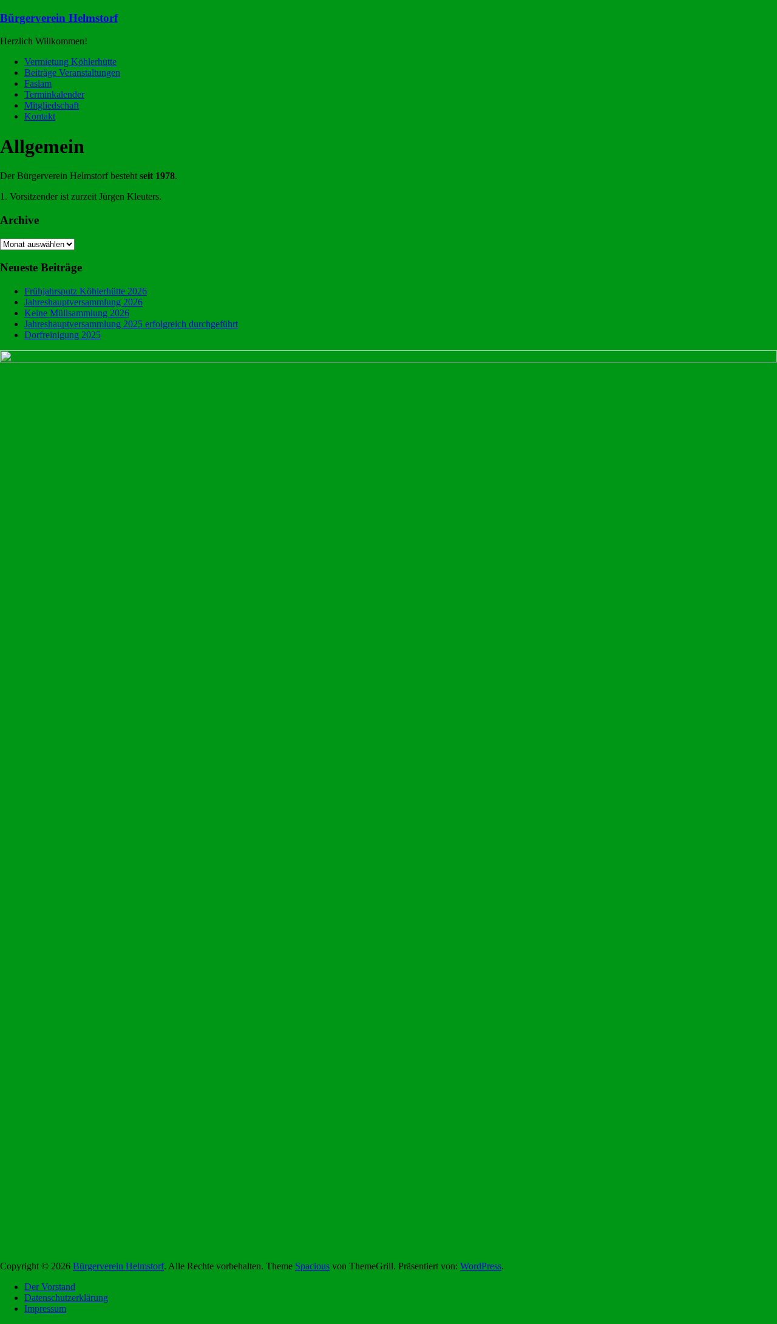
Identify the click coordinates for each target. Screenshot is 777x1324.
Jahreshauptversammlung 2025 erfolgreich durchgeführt (131, 324)
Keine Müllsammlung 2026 (76, 313)
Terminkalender (54, 94)
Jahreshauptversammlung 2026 (83, 302)
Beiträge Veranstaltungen (72, 72)
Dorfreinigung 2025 (62, 335)
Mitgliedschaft (51, 105)
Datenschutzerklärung (66, 1297)
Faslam (38, 83)
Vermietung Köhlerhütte (70, 61)
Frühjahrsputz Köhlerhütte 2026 (85, 291)
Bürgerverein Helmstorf (59, 18)
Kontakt (39, 116)
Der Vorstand (49, 1287)
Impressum (45, 1308)
